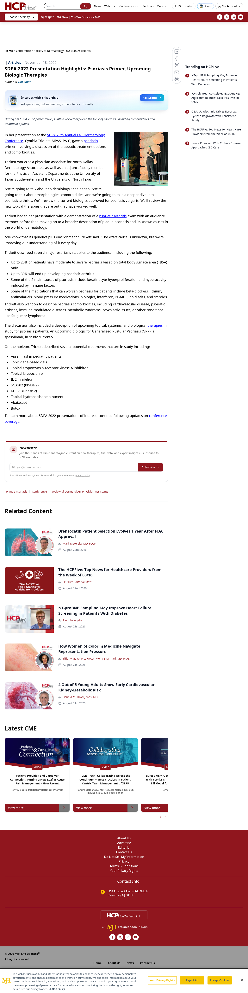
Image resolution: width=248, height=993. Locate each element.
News (97, 6)
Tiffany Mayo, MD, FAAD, (78, 658)
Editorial (124, 847)
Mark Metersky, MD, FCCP (79, 543)
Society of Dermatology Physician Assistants (80, 491)
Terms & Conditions (124, 866)
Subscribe (148, 467)
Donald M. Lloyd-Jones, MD (80, 697)
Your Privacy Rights (124, 871)
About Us (124, 838)
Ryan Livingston (73, 620)
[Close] (242, 980)
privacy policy (82, 475)
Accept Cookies (219, 980)
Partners (148, 6)
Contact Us (124, 852)
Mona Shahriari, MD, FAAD (113, 658)
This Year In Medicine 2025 (85, 17)
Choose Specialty (19, 17)
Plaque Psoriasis (16, 491)
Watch (108, 6)
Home (9, 51)
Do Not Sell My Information (124, 857)
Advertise (124, 843)
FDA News (62, 17)
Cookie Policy (56, 989)
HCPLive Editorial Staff (77, 582)
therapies (155, 325)
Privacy (124, 861)
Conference (23, 51)
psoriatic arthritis (113, 216)
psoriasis (91, 140)
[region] (124, 980)
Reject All (192, 980)
